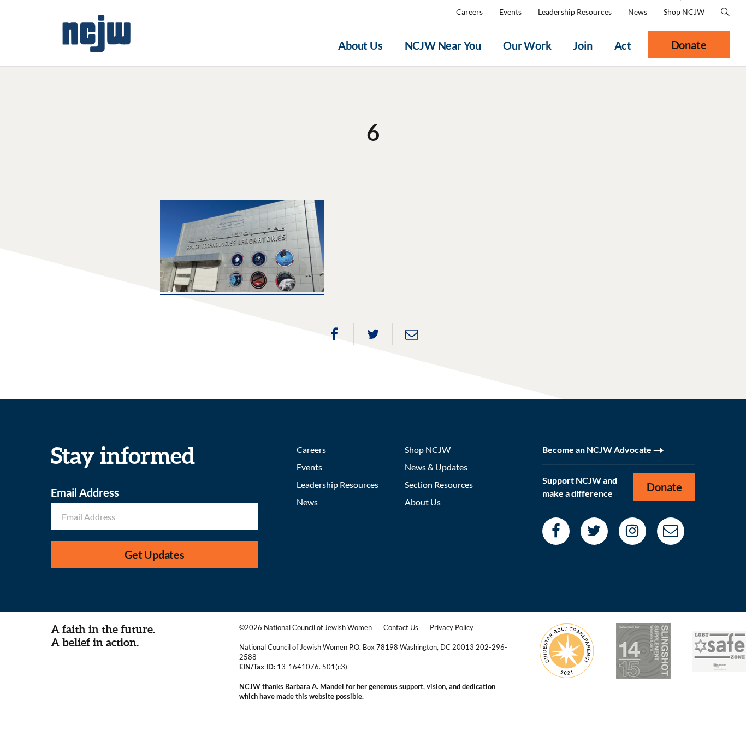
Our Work (527, 45)
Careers (469, 11)
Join (582, 45)
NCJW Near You (443, 45)
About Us (360, 45)
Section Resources (439, 484)
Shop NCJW (684, 11)
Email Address (85, 492)
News (637, 11)
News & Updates (436, 467)
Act (622, 45)
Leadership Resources (575, 11)
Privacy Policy (451, 627)
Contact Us (400, 627)
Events (510, 11)
